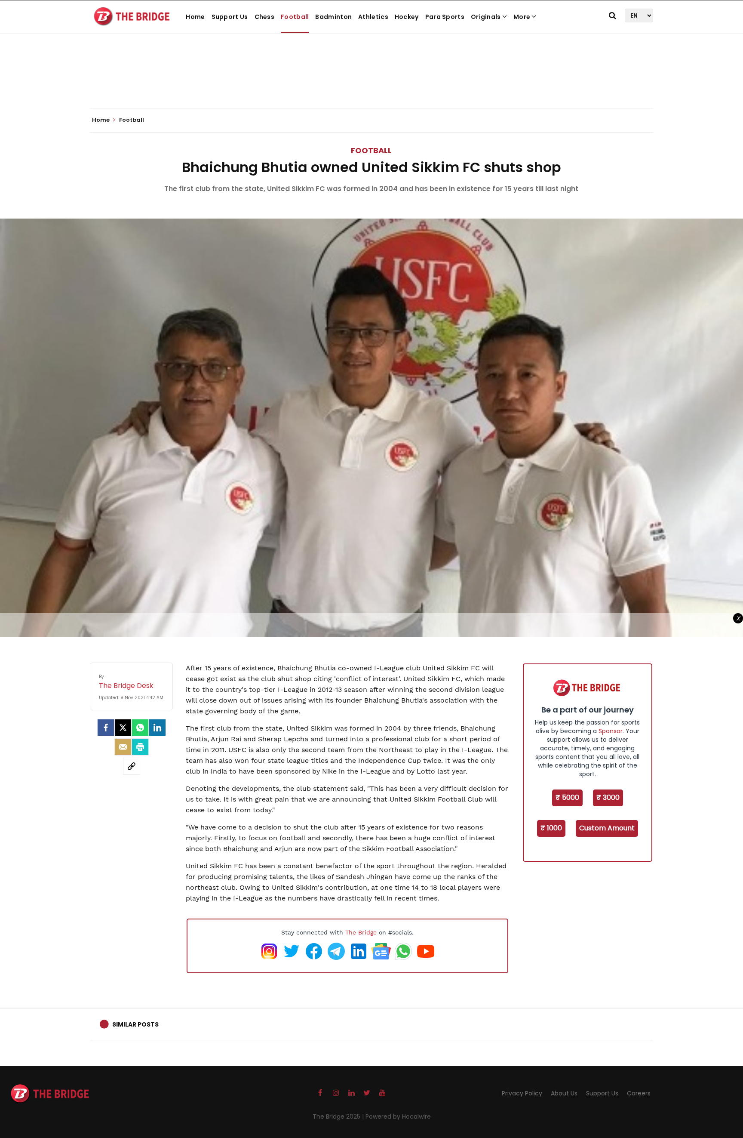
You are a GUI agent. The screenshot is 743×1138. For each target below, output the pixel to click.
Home (195, 16)
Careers (639, 1093)
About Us (564, 1093)
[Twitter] (123, 727)
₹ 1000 (551, 828)
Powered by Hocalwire (398, 1116)
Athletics (373, 16)
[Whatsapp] (140, 727)
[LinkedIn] (157, 727)
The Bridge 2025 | (339, 1116)
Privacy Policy (522, 1093)
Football (295, 16)
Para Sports (444, 16)
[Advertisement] (371, 81)
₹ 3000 (608, 797)
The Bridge (361, 932)
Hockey (407, 16)
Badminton (333, 16)
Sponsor (611, 731)
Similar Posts (135, 1024)
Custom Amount (607, 828)
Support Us (230, 16)
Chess (265, 16)
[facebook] (105, 727)
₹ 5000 (567, 797)
